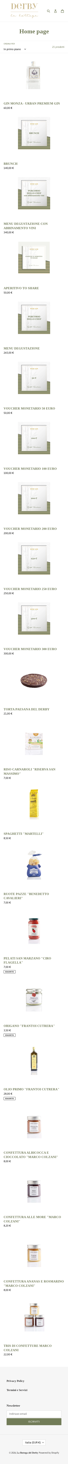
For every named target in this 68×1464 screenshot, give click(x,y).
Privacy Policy (15, 1381)
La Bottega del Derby (27, 1453)
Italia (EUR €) (33, 1442)
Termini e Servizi (17, 1390)
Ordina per (9, 44)
